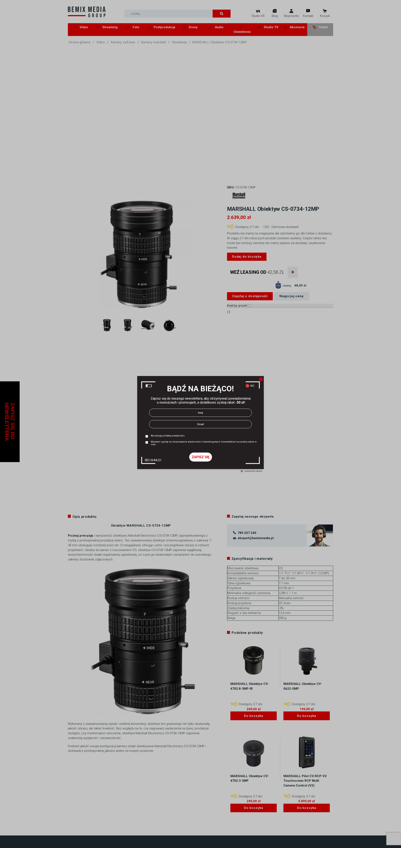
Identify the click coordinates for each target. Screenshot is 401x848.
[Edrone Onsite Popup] (200, 424)
